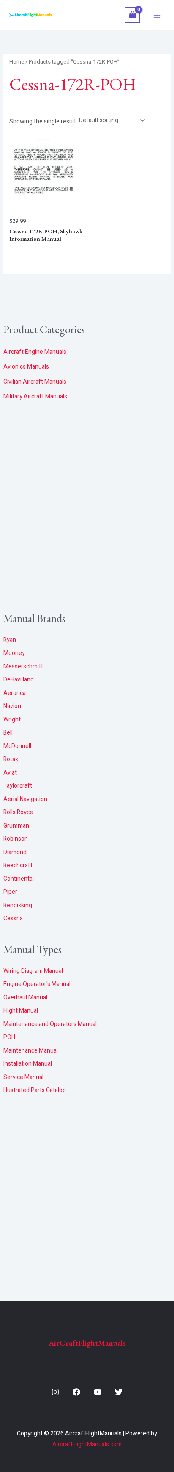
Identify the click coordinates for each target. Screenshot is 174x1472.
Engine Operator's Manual (37, 984)
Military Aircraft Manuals (35, 396)
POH (9, 1037)
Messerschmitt (23, 666)
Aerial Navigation (25, 799)
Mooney (14, 653)
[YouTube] (97, 1392)
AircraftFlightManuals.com (87, 1444)
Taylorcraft (17, 785)
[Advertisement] (87, 507)
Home (16, 62)
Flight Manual (20, 1010)
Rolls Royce (18, 812)
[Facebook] (76, 1392)
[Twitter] (118, 1392)
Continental (18, 878)
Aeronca (14, 693)
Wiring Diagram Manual (33, 971)
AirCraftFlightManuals (87, 1343)
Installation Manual (27, 1063)
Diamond (15, 852)
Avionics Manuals (26, 366)
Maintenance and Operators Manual (50, 1024)
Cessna (13, 918)
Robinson (15, 838)
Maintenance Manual (30, 1050)
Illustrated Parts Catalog (34, 1090)
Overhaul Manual (25, 997)
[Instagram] (55, 1392)
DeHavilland (18, 679)
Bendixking (17, 905)
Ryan (9, 640)
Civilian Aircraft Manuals (34, 381)
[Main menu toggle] (157, 15)
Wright (12, 719)
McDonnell (17, 746)
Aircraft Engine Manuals (34, 351)
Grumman (16, 825)
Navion (12, 706)
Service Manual (23, 1077)
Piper (10, 891)
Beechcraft (18, 865)
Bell (8, 732)
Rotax (10, 759)
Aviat (10, 772)
